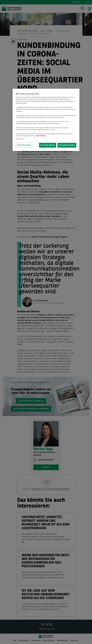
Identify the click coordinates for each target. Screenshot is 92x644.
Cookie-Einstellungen (24, 145)
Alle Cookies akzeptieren (67, 145)
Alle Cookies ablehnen (47, 145)
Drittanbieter (19, 139)
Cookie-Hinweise (41, 136)
